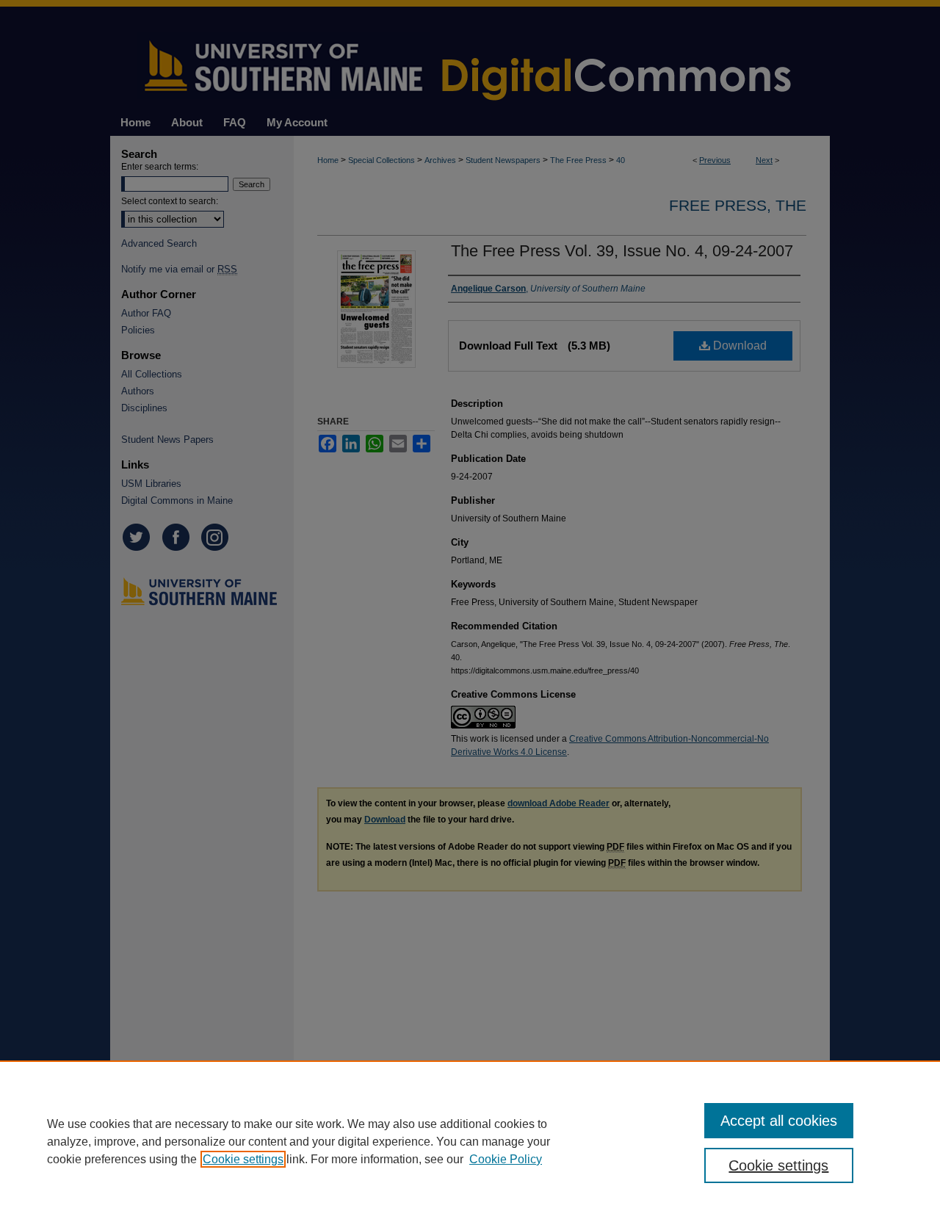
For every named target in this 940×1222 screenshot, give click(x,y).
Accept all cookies (778, 1121)
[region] (470, 1141)
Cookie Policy (505, 1159)
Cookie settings (243, 1159)
